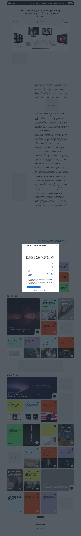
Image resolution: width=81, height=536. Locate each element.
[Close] (57, 246)
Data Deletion (35, 290)
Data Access (40, 290)
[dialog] (40, 268)
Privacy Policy (46, 290)
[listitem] (40, 261)
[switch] (52, 263)
